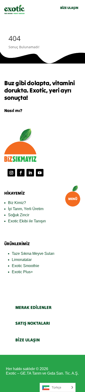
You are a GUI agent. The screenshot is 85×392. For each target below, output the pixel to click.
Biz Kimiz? (17, 203)
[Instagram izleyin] (11, 172)
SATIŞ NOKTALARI (32, 323)
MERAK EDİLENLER (33, 307)
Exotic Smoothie (25, 266)
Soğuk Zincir (18, 215)
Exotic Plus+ (22, 272)
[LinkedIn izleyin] (30, 172)
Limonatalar (22, 260)
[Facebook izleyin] (21, 172)
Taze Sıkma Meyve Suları (33, 254)
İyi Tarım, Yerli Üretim (25, 209)
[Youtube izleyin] (39, 172)
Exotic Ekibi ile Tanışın (27, 221)
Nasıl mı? (13, 110)
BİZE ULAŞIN (69, 8)
